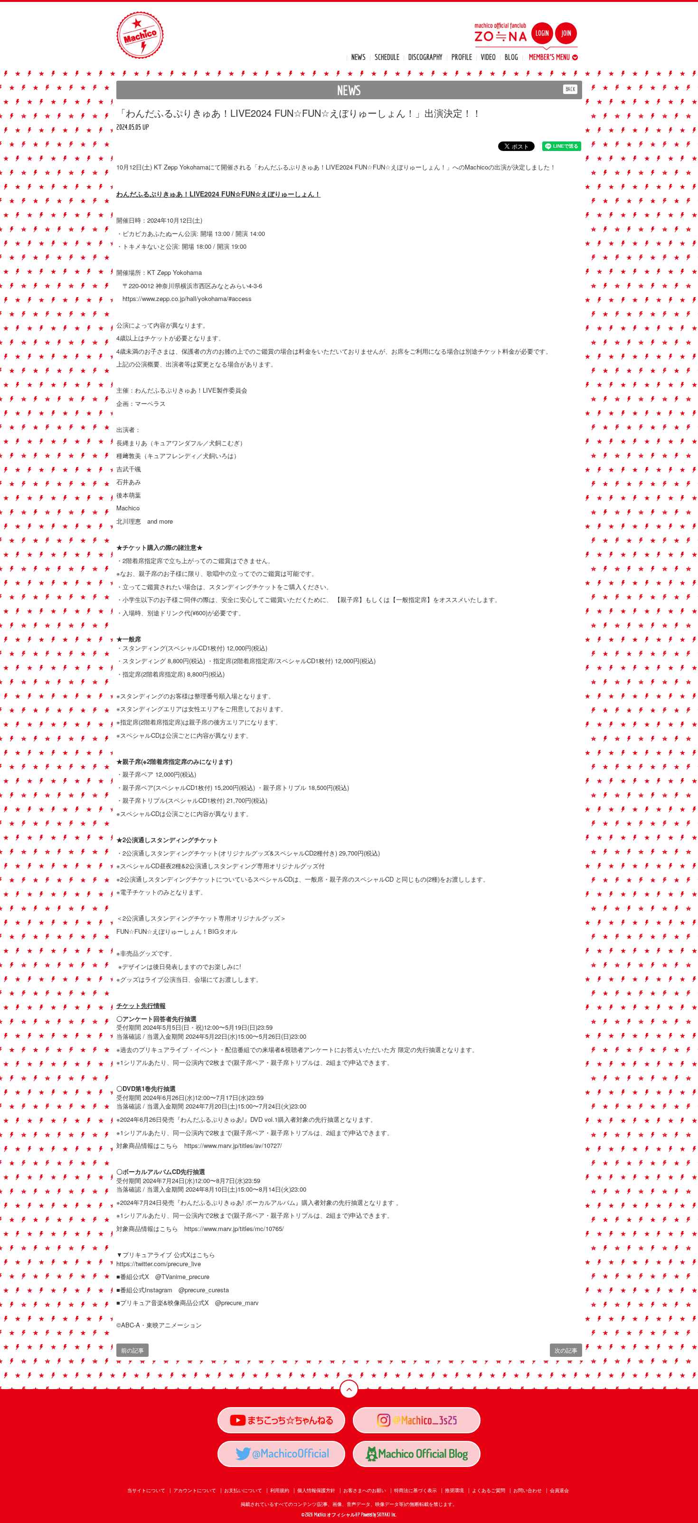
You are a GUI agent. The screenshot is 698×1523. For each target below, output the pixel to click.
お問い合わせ (527, 1490)
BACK (570, 89)
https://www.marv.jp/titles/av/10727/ (233, 1145)
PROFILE (462, 57)
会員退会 (559, 1490)
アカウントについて (194, 1490)
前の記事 (132, 1350)
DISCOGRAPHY (425, 57)
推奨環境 (454, 1490)
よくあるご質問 (488, 1490)
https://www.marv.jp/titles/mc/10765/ (234, 1228)
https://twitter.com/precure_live (158, 1263)
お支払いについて (243, 1490)
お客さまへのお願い (364, 1490)
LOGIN (542, 33)
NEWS (358, 57)
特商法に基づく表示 (415, 1490)
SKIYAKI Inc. (386, 1514)
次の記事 (566, 1350)
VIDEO (488, 57)
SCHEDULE (387, 57)
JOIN (566, 33)
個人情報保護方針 (316, 1490)
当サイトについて (146, 1490)
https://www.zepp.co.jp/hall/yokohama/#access (187, 298)
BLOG (511, 57)
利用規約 (279, 1490)
